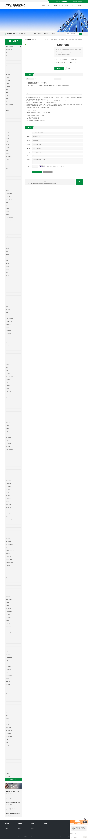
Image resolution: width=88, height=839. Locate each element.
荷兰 (7, 89)
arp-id (7, 718)
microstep (8, 458)
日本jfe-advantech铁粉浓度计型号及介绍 (15, 813)
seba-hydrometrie (9, 199)
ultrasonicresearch (10, 217)
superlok (8, 196)
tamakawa (8, 489)
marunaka (8, 107)
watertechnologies (9, 181)
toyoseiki (8, 58)
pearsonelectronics (10, 300)
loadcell (7, 388)
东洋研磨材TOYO (9, 104)
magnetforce (8, 525)
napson (7, 434)
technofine (8, 614)
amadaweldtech (9, 345)
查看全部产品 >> (13, 779)
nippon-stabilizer (9, 632)
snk (7, 260)
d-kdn (7, 190)
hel (6, 574)
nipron (7, 660)
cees (7, 98)
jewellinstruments (9, 177)
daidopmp (8, 86)
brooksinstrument (9, 318)
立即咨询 (60, 68)
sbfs (7, 272)
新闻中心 (61, 5)
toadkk (7, 745)
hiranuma (8, 440)
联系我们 (80, 5)
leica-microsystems (10, 608)
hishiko (7, 425)
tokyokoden (8, 733)
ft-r (6, 257)
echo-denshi (8, 504)
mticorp (7, 510)
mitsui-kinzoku (9, 709)
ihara (7, 342)
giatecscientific (9, 519)
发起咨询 (85, 837)
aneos (7, 724)
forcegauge (8, 577)
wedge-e (8, 687)
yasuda (7, 116)
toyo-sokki (8, 379)
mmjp (7, 229)
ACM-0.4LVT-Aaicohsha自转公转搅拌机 (38, 181)
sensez (7, 721)
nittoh (7, 119)
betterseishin (8, 590)
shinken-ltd (8, 593)
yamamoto (8, 74)
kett (7, 757)
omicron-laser (9, 559)
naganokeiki (8, 770)
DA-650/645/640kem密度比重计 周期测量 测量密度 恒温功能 (43, 183)
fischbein (8, 293)
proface (7, 461)
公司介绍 (6, 827)
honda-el (8, 767)
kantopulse (8, 486)
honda (7, 132)
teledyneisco (8, 522)
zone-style (8, 455)
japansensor (8, 333)
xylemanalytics (9, 193)
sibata (7, 602)
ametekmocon (9, 187)
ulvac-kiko (8, 623)
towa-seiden (8, 156)
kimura (7, 159)
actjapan (8, 235)
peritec (7, 165)
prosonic (8, 239)
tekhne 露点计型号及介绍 (11, 808)
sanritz (7, 638)
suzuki (7, 214)
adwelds (8, 208)
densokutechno (9, 675)
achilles (7, 678)
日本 (7, 55)
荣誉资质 (6, 828)
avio (7, 367)
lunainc (7, 605)
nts (6, 400)
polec (7, 223)
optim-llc (8, 422)
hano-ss (7, 501)
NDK (7, 516)
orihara (7, 287)
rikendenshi (8, 483)
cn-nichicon (8, 641)
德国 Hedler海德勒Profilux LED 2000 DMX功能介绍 (17, 802)
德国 (7, 65)
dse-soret (8, 303)
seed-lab (8, 553)
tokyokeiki (8, 80)
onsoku (7, 583)
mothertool (8, 431)
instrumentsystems (10, 550)
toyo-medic (8, 507)
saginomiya (8, 437)
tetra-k (7, 361)
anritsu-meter (8, 764)
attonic (7, 406)
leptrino (7, 702)
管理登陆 (69, 836)
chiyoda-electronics (10, 651)
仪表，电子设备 (9, 46)
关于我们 (49, 5)
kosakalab (8, 565)
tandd (7, 712)
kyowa (7, 394)
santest (7, 126)
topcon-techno (9, 736)
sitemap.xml (56, 836)
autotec (7, 248)
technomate (8, 443)
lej (6, 547)
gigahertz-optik (9, 321)
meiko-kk (8, 513)
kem (7, 568)
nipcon (7, 83)
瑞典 (7, 150)
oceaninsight (8, 629)
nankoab (8, 278)
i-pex (7, 171)
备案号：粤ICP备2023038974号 (47, 836)
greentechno (8, 690)
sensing (7, 144)
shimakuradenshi (9, 245)
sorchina (8, 309)
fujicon (7, 397)
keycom (7, 471)
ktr (6, 290)
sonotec (7, 226)
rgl (6, 101)
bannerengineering (9, 544)
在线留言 (73, 5)
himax (7, 358)
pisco (7, 452)
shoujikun (8, 495)
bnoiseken (8, 162)
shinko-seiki (8, 626)
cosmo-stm (8, 336)
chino (7, 370)
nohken (7, 135)
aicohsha (8, 571)
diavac (7, 620)
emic (7, 532)
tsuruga (7, 672)
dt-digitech (8, 373)
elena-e (7, 635)
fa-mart (7, 147)
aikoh (7, 403)
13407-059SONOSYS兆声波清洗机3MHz (20, 33)
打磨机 (7, 110)
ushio (7, 739)
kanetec (7, 467)
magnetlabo (8, 413)
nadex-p (7, 355)
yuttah (7, 174)
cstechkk (8, 684)
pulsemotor (8, 669)
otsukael (8, 446)
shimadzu (8, 596)
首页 (52, 39)
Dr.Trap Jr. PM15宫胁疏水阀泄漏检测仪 (35, 33)
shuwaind (8, 275)
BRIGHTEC (8, 474)
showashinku (8, 617)
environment (8, 727)
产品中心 (55, 5)
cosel (7, 648)
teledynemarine (9, 599)
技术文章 (67, 5)
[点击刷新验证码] (42, 166)
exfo (7, 419)
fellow (7, 141)
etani (7, 580)
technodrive (8, 666)
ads (7, 529)
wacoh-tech (8, 706)
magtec (7, 416)
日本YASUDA (9, 49)
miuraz (7, 77)
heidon (7, 113)
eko (7, 68)
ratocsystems (9, 657)
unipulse (8, 385)
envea (7, 428)
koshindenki (8, 696)
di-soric (7, 306)
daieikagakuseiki (9, 123)
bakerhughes (8, 281)
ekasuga (8, 681)
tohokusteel (8, 480)
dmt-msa (8, 538)
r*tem (7, 382)
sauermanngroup (9, 376)
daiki (7, 742)
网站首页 (43, 5)
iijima (7, 205)
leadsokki (8, 409)
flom (7, 95)
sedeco (7, 211)
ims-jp (7, 535)
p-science (8, 654)
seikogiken (8, 324)
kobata (7, 138)
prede (7, 715)
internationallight (9, 449)
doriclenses (8, 541)
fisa (7, 693)
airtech (7, 266)
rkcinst (7, 754)
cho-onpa (8, 242)
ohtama (7, 477)
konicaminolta (9, 730)
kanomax (8, 751)
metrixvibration (9, 464)
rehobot (7, 297)
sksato (7, 760)
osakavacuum (9, 611)
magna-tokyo (8, 498)
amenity (7, 269)
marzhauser (8, 556)
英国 (7, 168)
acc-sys (7, 699)
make (7, 153)
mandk (7, 587)
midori (7, 129)
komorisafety (8, 391)
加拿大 (7, 263)
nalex (7, 232)
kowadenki (8, 220)
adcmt (7, 663)
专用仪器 (8, 776)
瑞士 (7, 52)
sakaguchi (8, 284)
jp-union (7, 364)
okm (7, 315)
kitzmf (7, 773)
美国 (7, 61)
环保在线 (65, 836)
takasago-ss (8, 644)
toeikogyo (8, 492)
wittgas (7, 184)
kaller (7, 202)
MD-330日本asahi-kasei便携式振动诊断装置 (52, 33)
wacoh (7, 254)
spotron (7, 327)
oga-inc (7, 251)
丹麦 (7, 92)
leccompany (8, 330)
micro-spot (8, 348)
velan (7, 312)
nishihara (8, 351)
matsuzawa (8, 71)
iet (6, 748)
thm (7, 339)
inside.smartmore (9, 562)
